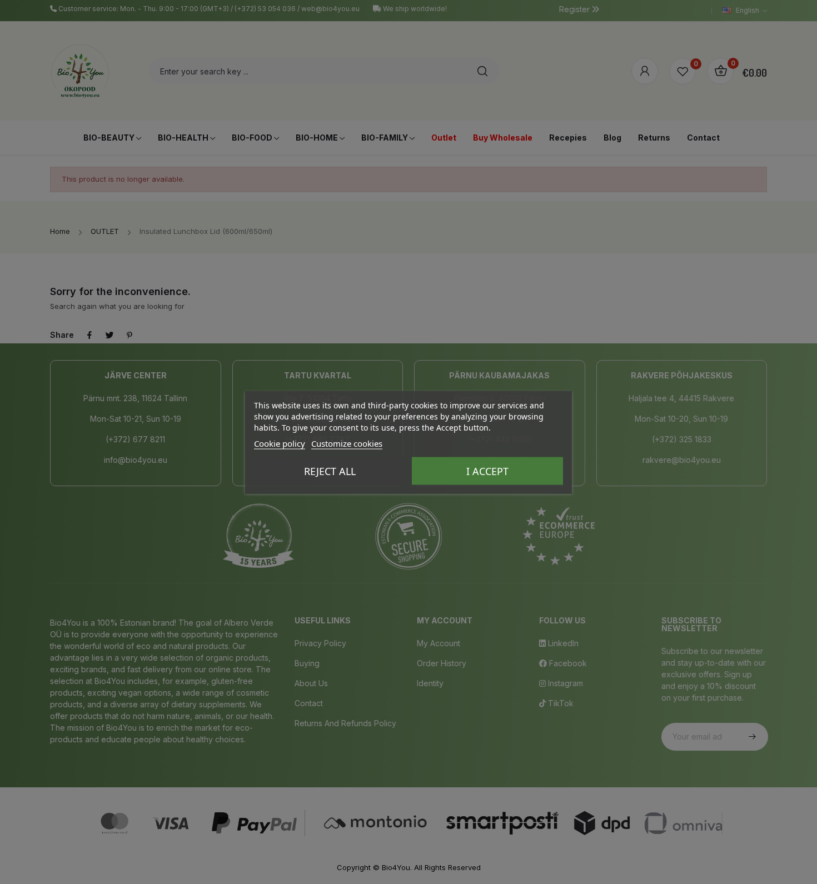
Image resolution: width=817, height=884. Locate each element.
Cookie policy (279, 442)
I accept (487, 470)
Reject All (330, 470)
